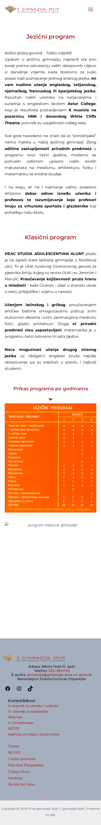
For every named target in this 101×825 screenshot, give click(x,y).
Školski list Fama (21, 784)
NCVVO (14, 752)
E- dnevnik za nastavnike (28, 711)
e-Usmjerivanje (20, 723)
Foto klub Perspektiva (25, 765)
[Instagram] (19, 690)
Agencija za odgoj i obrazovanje (33, 734)
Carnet (13, 746)
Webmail (15, 717)
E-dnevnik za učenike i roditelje (33, 706)
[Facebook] (8, 690)
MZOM (13, 728)
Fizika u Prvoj (19, 772)
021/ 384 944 (59, 670)
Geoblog (15, 778)
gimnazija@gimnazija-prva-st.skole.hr (59, 674)
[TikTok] (30, 690)
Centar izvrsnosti (21, 759)
